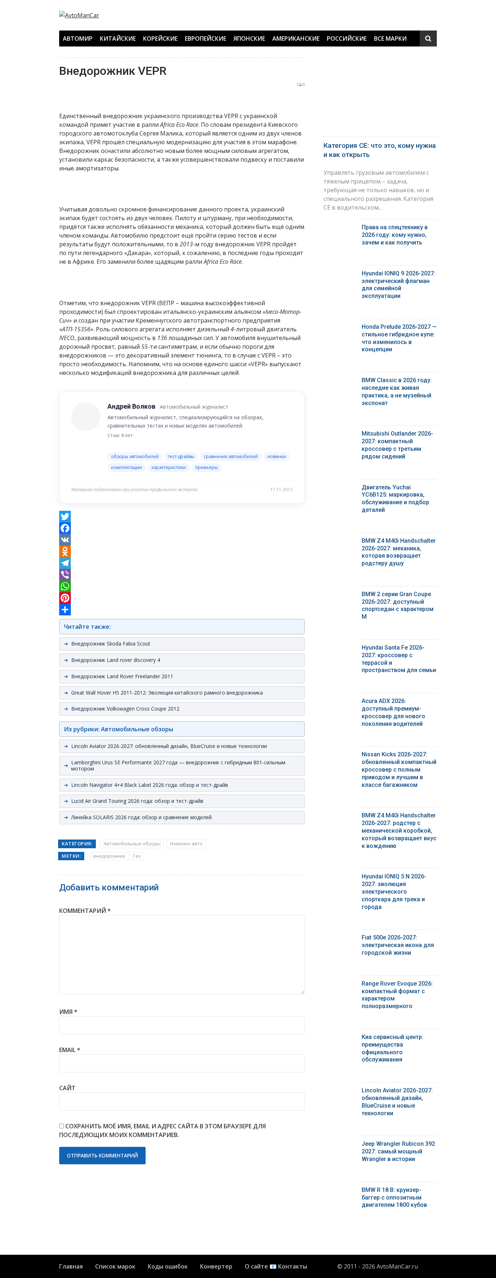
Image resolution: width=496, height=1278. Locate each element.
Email (69, 1050)
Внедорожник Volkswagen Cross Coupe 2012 (125, 708)
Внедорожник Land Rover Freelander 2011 (122, 676)
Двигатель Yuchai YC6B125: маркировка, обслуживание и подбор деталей (395, 498)
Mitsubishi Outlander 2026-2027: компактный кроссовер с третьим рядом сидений (397, 445)
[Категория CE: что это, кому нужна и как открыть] (380, 95)
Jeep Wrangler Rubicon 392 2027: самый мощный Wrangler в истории (398, 1151)
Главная (71, 1266)
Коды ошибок (168, 1266)
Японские (249, 39)
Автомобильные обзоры (131, 843)
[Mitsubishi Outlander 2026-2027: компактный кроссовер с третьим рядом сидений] (340, 435)
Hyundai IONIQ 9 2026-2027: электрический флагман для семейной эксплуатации (398, 284)
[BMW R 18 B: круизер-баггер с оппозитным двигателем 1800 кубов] (340, 1192)
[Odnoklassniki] (182, 551)
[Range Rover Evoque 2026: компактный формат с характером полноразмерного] (340, 985)
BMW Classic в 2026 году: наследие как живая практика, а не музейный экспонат (397, 391)
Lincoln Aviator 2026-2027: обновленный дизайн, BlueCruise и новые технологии (169, 746)
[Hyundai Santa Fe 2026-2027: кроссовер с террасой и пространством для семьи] (340, 649)
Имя (68, 1012)
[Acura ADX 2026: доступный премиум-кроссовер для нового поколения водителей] (340, 703)
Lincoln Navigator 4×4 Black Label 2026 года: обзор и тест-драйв (149, 784)
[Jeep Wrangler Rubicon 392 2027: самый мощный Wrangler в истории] (340, 1146)
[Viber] (182, 575)
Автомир (78, 39)
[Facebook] (182, 528)
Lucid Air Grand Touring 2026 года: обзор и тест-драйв (137, 800)
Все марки (390, 39)
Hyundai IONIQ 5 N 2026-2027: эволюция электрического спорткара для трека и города (394, 891)
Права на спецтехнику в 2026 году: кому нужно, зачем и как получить (395, 235)
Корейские (160, 39)
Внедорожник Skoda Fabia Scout (110, 643)
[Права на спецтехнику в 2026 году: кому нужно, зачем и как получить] (340, 229)
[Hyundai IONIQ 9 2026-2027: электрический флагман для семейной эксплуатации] (340, 275)
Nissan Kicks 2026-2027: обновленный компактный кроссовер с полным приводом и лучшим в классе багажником (399, 769)
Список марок (115, 1266)
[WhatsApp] (182, 586)
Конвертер (216, 1266)
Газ (137, 856)
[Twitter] (182, 516)
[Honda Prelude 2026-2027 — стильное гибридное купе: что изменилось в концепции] (340, 329)
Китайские (118, 39)
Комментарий (85, 911)
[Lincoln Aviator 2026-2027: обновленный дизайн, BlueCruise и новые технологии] (340, 1092)
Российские (347, 39)
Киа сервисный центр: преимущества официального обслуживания (392, 1048)
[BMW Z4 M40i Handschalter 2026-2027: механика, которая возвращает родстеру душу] (340, 543)
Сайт (67, 1088)
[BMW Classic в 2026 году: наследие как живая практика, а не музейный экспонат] (340, 382)
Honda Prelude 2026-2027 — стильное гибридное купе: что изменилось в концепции (399, 338)
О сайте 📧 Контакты (276, 1266)
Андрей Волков (131, 406)
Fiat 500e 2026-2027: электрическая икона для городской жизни (398, 945)
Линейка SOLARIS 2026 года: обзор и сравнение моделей (141, 817)
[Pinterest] (182, 598)
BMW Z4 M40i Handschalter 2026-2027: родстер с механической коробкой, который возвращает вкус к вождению (399, 830)
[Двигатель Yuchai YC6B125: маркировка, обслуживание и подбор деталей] (340, 489)
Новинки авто (186, 843)
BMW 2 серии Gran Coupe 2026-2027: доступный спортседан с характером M (398, 605)
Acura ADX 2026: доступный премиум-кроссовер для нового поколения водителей (393, 712)
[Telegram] (182, 563)
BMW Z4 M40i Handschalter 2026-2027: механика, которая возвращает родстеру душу (399, 552)
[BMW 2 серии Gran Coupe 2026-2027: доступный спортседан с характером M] (340, 596)
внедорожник (109, 856)
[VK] (182, 540)
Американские (296, 39)
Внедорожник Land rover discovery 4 (115, 659)
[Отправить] (182, 609)
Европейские (205, 39)
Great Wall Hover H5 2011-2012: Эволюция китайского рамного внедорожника (167, 692)
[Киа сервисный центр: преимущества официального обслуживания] (340, 1039)
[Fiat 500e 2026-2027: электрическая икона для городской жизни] (340, 939)
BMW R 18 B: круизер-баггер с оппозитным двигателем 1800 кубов (394, 1197)
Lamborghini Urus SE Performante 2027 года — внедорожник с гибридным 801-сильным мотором (178, 765)
